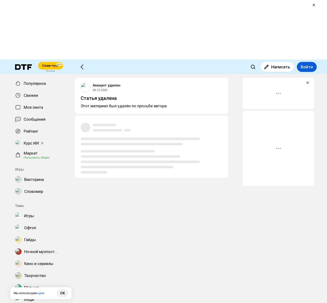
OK (62, 293)
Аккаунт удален (106, 85)
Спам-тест (50, 65)
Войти (307, 67)
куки (41, 293)
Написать (280, 67)
